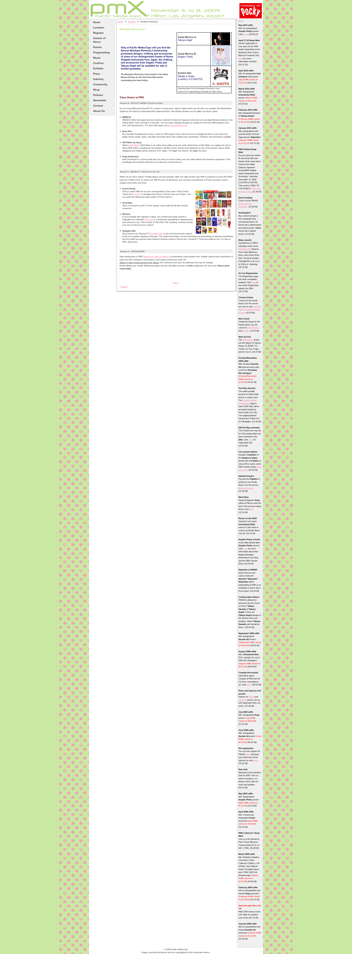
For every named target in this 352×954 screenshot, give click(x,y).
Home (96, 22)
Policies (98, 95)
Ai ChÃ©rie (253, 328)
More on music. (246, 488)
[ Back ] (124, 287)
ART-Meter (134, 145)
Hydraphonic (245, 249)
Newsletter (99, 100)
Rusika (245, 331)
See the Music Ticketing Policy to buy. (250, 309)
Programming (101, 52)
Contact (98, 105)
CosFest (98, 63)
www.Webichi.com (178, 125)
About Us (99, 110)
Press (96, 73)
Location (98, 27)
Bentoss (149, 219)
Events (97, 47)
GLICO (138, 194)
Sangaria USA (156, 233)
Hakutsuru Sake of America (157, 256)
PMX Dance (248, 340)
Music (97, 57)
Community (100, 84)
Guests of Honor (99, 40)
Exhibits (98, 68)
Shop (96, 89)
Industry (98, 79)
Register (98, 32)
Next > (176, 283)
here (245, 34)
